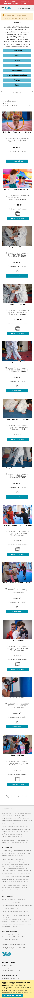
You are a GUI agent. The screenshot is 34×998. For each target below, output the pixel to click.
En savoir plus (26, 992)
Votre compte (6, 968)
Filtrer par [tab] (17, 92)
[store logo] (8, 8)
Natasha (23, 199)
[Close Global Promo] (31, 1)
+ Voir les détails (17, 161)
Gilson (22, 142)
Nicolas (23, 765)
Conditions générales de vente (11, 978)
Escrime (17, 60)
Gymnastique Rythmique (17, 75)
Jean (23, 535)
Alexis (23, 429)
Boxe (17, 65)
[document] (17, 989)
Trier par (6, 103)
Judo (17, 55)
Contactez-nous (22, 8)
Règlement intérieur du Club (11, 970)
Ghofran (23, 257)
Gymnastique (17, 70)
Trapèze (17, 80)
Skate (17, 85)
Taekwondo (17, 50)
